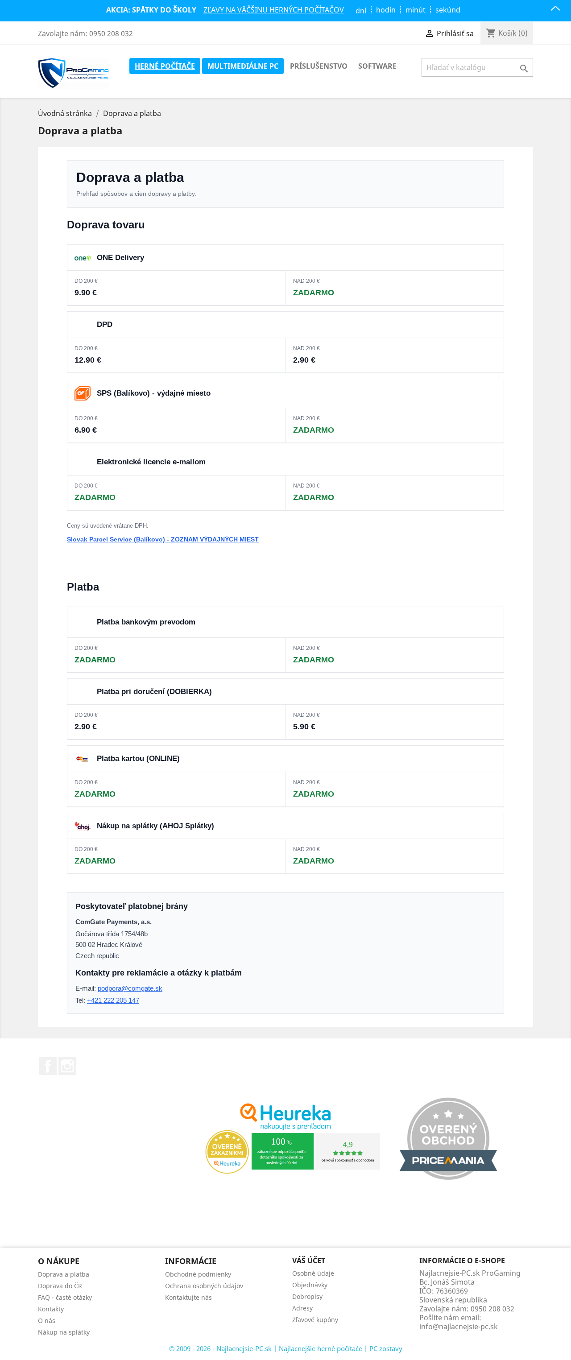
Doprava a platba (63, 1274)
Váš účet (308, 1261)
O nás (46, 1320)
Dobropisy (307, 1296)
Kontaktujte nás (188, 1297)
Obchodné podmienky (198, 1274)
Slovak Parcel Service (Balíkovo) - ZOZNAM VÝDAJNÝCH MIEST (163, 539)
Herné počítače (165, 66)
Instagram (67, 1066)
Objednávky (309, 1285)
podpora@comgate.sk (130, 988)
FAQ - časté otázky (65, 1297)
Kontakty (51, 1309)
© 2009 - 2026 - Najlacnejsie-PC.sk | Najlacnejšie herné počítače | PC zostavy (285, 1348)
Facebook (48, 1066)
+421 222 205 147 (113, 1000)
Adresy (302, 1308)
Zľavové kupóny (315, 1319)
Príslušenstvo (319, 66)
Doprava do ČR (60, 1285)
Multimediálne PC (242, 66)
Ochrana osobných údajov (204, 1285)
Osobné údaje (313, 1273)
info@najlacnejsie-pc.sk (458, 1326)
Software (377, 66)
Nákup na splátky (64, 1332)
